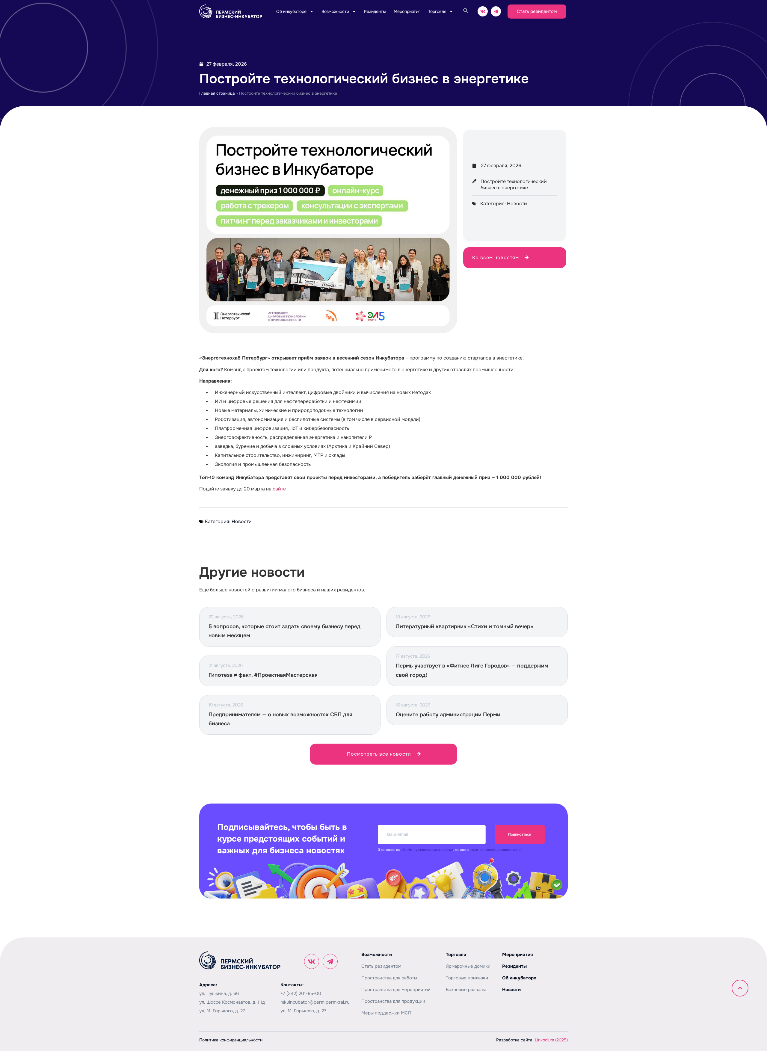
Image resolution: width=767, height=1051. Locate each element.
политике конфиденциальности (495, 850)
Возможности (335, 11)
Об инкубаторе (291, 11)
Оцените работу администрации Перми (448, 714)
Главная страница (217, 93)
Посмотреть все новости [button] (379, 754)
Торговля (437, 11)
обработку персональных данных (427, 850)
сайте (279, 489)
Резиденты (375, 11)
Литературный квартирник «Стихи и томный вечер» (464, 626)
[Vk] (483, 11)
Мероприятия (407, 11)
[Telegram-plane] (496, 11)
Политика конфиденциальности (230, 1040)
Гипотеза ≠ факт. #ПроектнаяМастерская (263, 675)
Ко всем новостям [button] (495, 257)
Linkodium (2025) (551, 1040)
